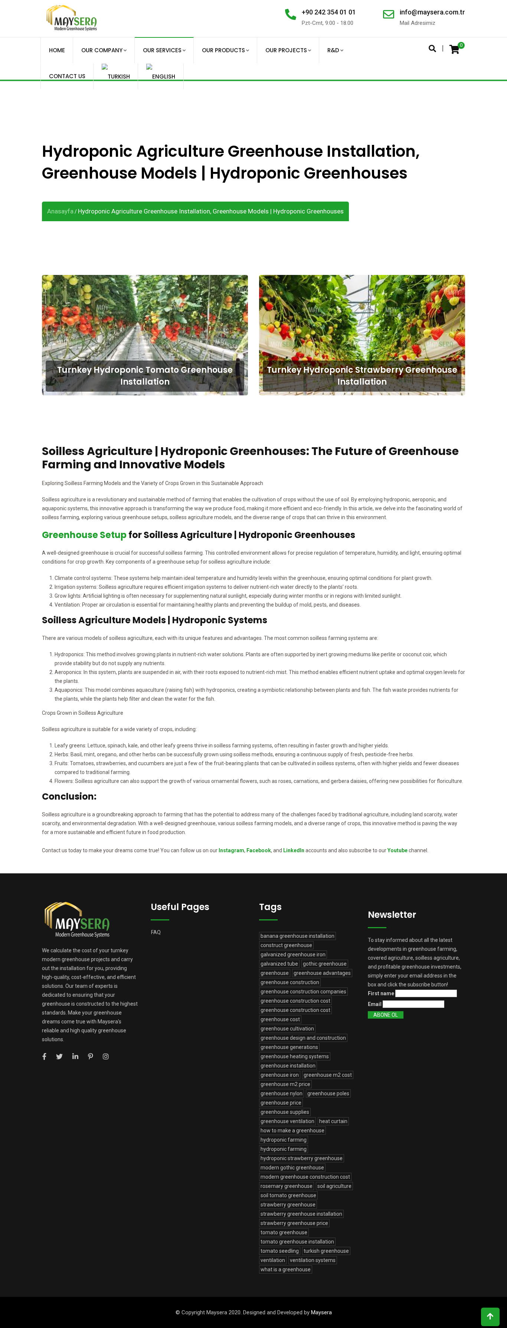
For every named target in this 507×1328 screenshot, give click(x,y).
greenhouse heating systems (295, 1056)
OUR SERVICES (162, 50)
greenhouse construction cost (295, 1001)
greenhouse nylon (281, 1093)
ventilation (273, 1260)
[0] (454, 49)
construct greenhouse (286, 945)
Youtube (397, 850)
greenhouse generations (289, 1047)
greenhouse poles (328, 1093)
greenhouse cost (280, 1019)
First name (381, 993)
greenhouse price (281, 1103)
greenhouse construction (290, 982)
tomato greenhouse (284, 1232)
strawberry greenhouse (288, 1205)
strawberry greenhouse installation (301, 1214)
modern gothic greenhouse (292, 1168)
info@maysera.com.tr (432, 12)
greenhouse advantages (322, 973)
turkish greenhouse (326, 1251)
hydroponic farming (284, 1140)
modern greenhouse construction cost (305, 1177)
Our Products (223, 50)
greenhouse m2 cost (328, 1075)
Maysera (321, 1312)
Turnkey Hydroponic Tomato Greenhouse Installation (145, 299)
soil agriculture (334, 1186)
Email (375, 1004)
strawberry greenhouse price (294, 1223)
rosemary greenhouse (287, 1186)
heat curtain (333, 1121)
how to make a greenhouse (292, 1130)
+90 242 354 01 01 (329, 12)
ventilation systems (313, 1260)
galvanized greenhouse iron (293, 954)
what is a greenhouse (286, 1269)
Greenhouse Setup (84, 535)
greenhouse (275, 973)
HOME (57, 50)
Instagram (231, 850)
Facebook (258, 850)
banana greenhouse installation (297, 936)
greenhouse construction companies (303, 992)
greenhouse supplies (285, 1112)
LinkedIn (293, 850)
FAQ (156, 932)
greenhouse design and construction (303, 1038)
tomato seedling (280, 1251)
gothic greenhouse (325, 964)
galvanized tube (279, 964)
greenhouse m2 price (285, 1084)
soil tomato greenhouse (288, 1195)
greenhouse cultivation (287, 1029)
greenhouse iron (280, 1075)
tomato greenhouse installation (297, 1242)
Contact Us (67, 76)
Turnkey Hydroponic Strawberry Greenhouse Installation (362, 299)
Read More (145, 353)
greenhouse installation (288, 1066)
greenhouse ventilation (287, 1121)
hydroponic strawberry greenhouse (302, 1158)
